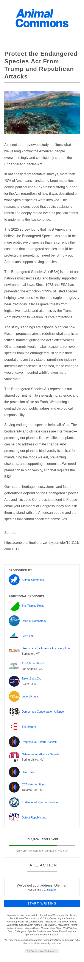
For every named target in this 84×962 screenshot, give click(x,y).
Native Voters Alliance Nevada (40, 754)
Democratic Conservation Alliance (43, 711)
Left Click (28, 636)
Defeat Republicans (34, 817)
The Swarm (29, 726)
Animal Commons (33, 579)
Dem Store (28, 772)
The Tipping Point (33, 605)
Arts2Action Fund (33, 663)
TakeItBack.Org (31, 678)
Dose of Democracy (34, 620)
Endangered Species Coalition (40, 802)
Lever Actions (30, 696)
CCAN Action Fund (33, 784)
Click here (50, 889)
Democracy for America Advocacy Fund (46, 648)
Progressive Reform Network (40, 741)
